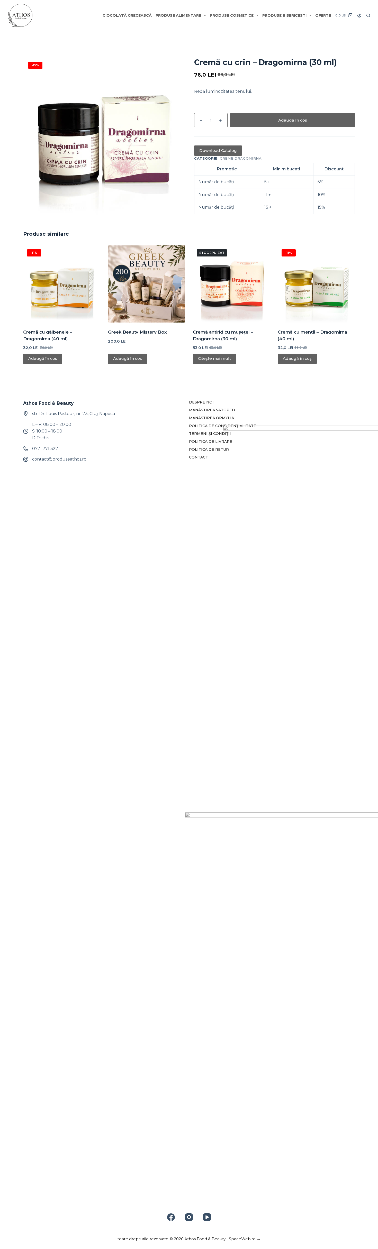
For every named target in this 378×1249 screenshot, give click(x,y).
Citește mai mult (214, 358)
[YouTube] (207, 1217)
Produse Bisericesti (284, 15)
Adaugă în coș (292, 120)
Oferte (323, 15)
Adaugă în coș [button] (42, 358)
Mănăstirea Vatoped (212, 410)
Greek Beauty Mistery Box (137, 332)
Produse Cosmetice (232, 15)
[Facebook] (171, 1217)
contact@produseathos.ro (59, 459)
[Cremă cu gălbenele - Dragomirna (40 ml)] (61, 284)
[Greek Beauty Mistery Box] (146, 284)
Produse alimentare (178, 15)
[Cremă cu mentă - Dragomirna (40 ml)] (316, 284)
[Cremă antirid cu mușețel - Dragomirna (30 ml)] (231, 284)
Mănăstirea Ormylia (211, 418)
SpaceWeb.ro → (244, 1238)
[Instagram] (189, 1217)
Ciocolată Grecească (127, 15)
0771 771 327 (45, 448)
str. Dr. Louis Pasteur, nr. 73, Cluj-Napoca (73, 413)
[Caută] (368, 15)
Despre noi (201, 402)
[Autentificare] (359, 15)
